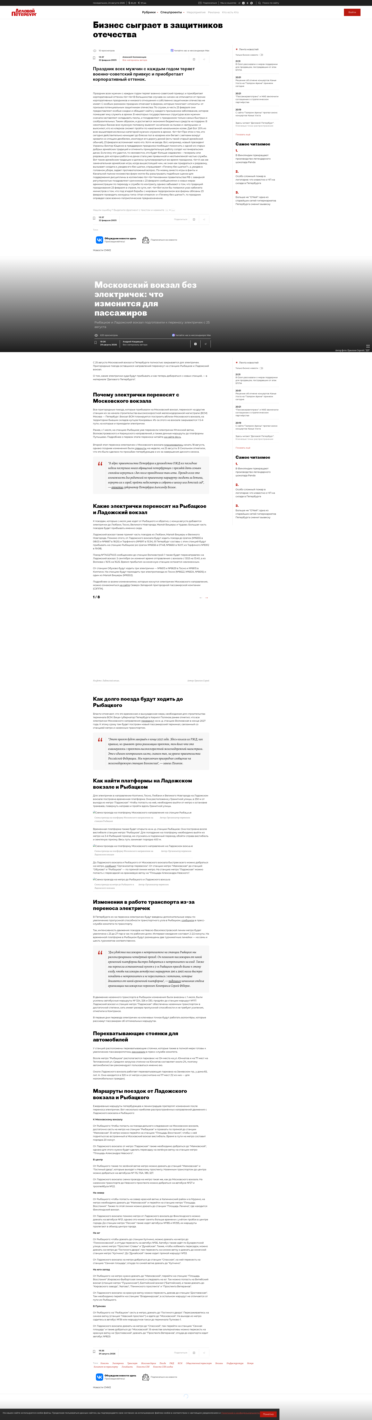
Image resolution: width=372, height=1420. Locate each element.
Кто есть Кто (230, 12)
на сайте (125, 585)
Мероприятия (196, 12)
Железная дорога (148, 1363)
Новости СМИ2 (102, 250)
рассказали (138, 1051)
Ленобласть (127, 1366)
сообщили (187, 920)
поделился (175, 981)
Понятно (268, 1414)
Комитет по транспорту (106, 1366)
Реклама (214, 12)
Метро (250, 1363)
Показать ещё (243, 134)
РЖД (171, 1363)
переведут (147, 720)
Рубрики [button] (149, 12)
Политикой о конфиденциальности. (240, 1413)
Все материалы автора (134, 60)
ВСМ (180, 1363)
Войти (352, 12)
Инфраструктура (235, 1363)
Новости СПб (142, 1366)
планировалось (173, 444)
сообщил (110, 866)
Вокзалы (219, 1363)
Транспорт (132, 1363)
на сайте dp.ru (172, 437)
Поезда (163, 1363)
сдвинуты (140, 448)
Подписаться (210, 3)
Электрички (118, 1363)
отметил (117, 487)
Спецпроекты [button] (171, 12)
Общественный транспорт (199, 1363)
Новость (104, 1363)
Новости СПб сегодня (163, 1366)
